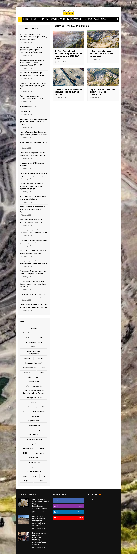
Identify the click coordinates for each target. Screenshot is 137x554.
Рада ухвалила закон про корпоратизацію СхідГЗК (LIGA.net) (33, 97)
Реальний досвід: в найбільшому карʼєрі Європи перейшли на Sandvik (33, 231)
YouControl (33, 328)
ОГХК (25, 411)
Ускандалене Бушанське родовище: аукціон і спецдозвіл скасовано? (33, 272)
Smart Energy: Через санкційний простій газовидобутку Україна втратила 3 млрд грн (31, 186)
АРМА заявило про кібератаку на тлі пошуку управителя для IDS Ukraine (33, 143)
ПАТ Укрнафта (34, 416)
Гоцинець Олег (28, 372)
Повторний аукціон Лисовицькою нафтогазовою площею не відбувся (33, 262)
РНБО (25, 453)
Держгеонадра (33, 377)
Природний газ (33, 435)
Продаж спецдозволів (34, 439)
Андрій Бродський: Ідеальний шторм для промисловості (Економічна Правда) (33, 121)
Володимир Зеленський (33, 363)
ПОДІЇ (96, 19)
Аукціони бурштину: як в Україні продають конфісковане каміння (32, 74)
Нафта (33, 402)
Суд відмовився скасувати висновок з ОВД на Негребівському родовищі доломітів (33, 36)
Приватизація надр (33, 430)
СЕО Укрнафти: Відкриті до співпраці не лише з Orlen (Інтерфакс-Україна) (33, 306)
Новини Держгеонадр (29, 407)
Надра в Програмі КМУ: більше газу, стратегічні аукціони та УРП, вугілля (33, 133)
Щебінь (40, 481)
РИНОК (26, 19)
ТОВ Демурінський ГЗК (34, 471)
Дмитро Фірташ (33, 381)
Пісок (42, 448)
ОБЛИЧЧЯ (44, 19)
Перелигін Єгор (33, 421)
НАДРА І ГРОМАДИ (74, 19)
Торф (34, 476)
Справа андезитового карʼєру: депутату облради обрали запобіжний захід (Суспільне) (31, 49)
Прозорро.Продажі (33, 444)
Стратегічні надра (28, 467)
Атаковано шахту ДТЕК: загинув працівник (32, 164)
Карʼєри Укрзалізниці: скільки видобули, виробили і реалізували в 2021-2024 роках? (68, 55)
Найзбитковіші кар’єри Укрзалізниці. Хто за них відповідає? (101, 53)
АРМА (41, 337)
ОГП (43, 407)
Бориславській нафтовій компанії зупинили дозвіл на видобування (32, 154)
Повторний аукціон (33, 425)
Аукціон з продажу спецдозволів (33, 352)
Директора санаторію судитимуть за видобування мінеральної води (33, 174)
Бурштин (27, 358)
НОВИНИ (34, 19)
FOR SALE (88, 19)
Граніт (42, 372)
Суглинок (42, 467)
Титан (25, 476)
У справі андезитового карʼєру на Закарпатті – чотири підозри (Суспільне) (32, 209)
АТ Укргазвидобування (34, 342)
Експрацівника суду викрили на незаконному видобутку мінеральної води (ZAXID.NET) (32, 62)
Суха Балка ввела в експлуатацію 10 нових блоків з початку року (33, 295)
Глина (43, 368)
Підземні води (28, 448)
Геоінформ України (29, 368)
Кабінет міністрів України (33, 386)
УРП (43, 476)
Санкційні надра (33, 458)
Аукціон (33, 347)
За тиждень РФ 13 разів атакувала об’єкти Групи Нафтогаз (33, 197)
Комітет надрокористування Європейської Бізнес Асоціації (33, 392)
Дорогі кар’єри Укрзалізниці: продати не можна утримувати (103, 91)
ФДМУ (26, 481)
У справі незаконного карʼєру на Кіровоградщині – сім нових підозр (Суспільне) (33, 284)
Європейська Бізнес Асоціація (33, 333)
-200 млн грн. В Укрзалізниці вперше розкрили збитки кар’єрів (68, 91)
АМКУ (27, 337)
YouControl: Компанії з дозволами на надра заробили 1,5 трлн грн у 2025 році (33, 85)
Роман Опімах (39, 453)
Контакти (90, 500)
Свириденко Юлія (34, 462)
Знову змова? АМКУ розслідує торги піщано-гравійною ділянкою (33, 252)
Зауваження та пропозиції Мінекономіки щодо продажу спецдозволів (31, 108)
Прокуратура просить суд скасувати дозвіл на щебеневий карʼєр (33, 241)
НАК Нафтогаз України (34, 398)
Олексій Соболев (39, 411)
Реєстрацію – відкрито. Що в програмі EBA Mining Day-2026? (31, 221)
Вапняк (40, 358)
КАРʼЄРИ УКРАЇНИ (58, 19)
